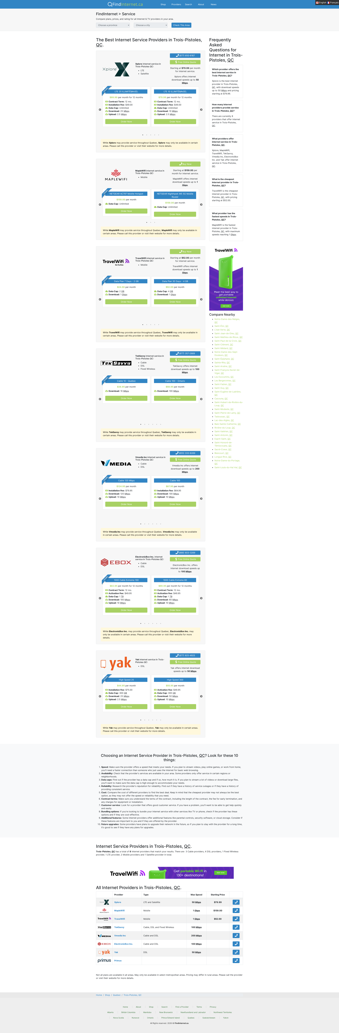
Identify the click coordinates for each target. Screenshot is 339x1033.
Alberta (110, 1012)
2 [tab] (146, 135)
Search (188, 4)
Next (201, 109)
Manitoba (147, 1012)
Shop (163, 4)
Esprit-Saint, (223, 438)
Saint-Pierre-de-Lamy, (227, 413)
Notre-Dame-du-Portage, (227, 462)
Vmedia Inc (120, 935)
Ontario (150, 1018)
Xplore (117, 902)
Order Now (126, 121)
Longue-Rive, (223, 456)
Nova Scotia (118, 1018)
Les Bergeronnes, (225, 380)
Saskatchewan (208, 1018)
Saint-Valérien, (224, 431)
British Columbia (128, 1012)
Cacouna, (221, 398)
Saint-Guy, (222, 388)
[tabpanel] (126, 107)
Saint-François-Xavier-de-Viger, (227, 371)
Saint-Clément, (224, 344)
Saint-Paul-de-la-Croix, (228, 340)
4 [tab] (154, 135)
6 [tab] (160, 424)
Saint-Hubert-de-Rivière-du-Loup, (229, 404)
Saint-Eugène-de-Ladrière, (228, 393)
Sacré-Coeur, (223, 449)
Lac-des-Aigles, (224, 420)
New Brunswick (166, 1012)
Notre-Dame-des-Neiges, (227, 321)
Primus (118, 960)
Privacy (213, 1007)
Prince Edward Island (170, 1018)
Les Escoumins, (224, 376)
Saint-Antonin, (224, 435)
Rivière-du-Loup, (225, 427)
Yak (116, 952)
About (201, 4)
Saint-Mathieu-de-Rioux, (229, 337)
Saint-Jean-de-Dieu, (226, 333)
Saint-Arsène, (223, 366)
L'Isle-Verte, (222, 329)
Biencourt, (222, 453)
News (213, 4)
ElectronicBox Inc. (123, 944)
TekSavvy (119, 927)
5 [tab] (158, 135)
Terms (199, 1007)
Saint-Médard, (224, 348)
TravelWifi (119, 919)
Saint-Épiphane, (224, 358)
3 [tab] (150, 135)
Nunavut (135, 1018)
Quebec (191, 1018)
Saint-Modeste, (224, 409)
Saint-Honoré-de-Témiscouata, (223, 444)
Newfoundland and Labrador (193, 1012)
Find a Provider (182, 1007)
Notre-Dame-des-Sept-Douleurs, (226, 353)
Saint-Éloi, (222, 326)
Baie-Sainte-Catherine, (228, 424)
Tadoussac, (222, 416)
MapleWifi (119, 910)
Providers (176, 4)
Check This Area (181, 25)
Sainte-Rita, (222, 362)
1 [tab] (142, 135)
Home (125, 1007)
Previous (100, 109)
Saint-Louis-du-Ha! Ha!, (228, 467)
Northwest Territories (223, 1012)
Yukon (225, 1018)
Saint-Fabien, (223, 384)
